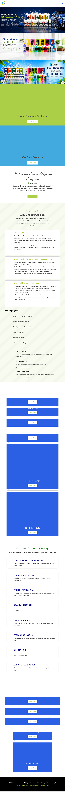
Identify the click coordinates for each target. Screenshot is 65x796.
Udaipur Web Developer (42, 785)
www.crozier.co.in (18, 783)
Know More (32, 196)
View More (33, 121)
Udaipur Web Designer (27, 785)
